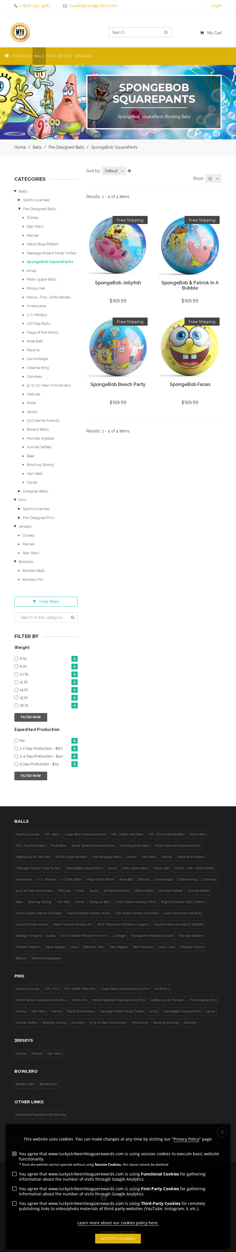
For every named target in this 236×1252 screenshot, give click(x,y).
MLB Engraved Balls (135, 846)
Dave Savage (55, 947)
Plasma (33, 350)
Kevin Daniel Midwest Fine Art (83, 936)
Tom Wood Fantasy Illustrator (137, 913)
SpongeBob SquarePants (50, 262)
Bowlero (26, 561)
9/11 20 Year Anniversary (108, 1023)
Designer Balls (35, 491)
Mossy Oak (36, 288)
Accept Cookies (118, 1238)
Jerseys (25, 526)
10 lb (48, 674)
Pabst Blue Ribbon (42, 244)
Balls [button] (39, 56)
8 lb (48, 667)
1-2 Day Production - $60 (48, 749)
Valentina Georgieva (46, 958)
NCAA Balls (198, 834)
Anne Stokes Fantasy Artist (135, 902)
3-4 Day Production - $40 (48, 756)
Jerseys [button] (65, 56)
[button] (7, 56)
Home (20, 147)
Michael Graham (191, 936)
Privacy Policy (186, 1139)
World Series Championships (92, 846)
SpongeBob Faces (190, 384)
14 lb (48, 690)
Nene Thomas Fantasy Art (72, 924)
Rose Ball (35, 341)
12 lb (48, 682)
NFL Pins (52, 989)
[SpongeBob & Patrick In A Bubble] (190, 245)
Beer (31, 456)
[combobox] (114, 171)
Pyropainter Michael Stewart (153, 936)
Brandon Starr (94, 947)
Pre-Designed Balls (66, 147)
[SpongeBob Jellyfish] (118, 245)
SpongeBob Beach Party (118, 384)
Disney (33, 217)
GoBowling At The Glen (33, 857)
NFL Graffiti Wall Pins (80, 989)
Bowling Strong (40, 464)
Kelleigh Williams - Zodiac (36, 936)
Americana (36, 306)
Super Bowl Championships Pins (125, 989)
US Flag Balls (38, 323)
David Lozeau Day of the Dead (38, 913)
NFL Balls (52, 834)
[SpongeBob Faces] (190, 347)
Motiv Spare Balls (41, 279)
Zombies (34, 376)
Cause (32, 482)
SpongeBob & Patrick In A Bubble (190, 285)
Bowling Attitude (165, 1023)
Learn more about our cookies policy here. (118, 1222)
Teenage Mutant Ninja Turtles (51, 253)
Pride (31, 403)
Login (216, 5)
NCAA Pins (79, 1000)
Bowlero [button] (83, 56)
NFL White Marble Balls (166, 834)
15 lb (48, 698)
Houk (74, 947)
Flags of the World (42, 332)
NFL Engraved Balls (31, 846)
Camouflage (37, 359)
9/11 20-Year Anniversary (49, 385)
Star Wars (35, 226)
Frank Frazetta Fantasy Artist (88, 913)
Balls (37, 147)
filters (49, 601)
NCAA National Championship (177, 846)
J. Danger (119, 936)
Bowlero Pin (32, 579)
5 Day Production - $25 (48, 764)
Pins (22, 500)
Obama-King (38, 367)
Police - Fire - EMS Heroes (49, 297)
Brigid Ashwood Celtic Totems (183, 902)
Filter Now (31, 717)
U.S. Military (37, 315)
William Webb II (28, 947)
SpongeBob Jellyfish (118, 283)
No (48, 741)
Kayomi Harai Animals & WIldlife (179, 924)
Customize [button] (21, 56)
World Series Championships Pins (41, 1000)
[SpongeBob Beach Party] (118, 347)
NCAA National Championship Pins (119, 1000)
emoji (31, 270)
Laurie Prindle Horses (32, 924)
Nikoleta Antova (191, 947)
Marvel (33, 235)
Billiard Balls (38, 429)
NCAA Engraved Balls (71, 857)
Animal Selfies (39, 447)
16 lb (48, 706)
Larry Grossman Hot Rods (182, 913)
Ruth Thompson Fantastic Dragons (123, 924)
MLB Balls (58, 846)
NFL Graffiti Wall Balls (127, 834)
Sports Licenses (36, 200)
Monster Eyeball (40, 438)
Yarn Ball (35, 473)
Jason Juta (166, 947)
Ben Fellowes (143, 947)
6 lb (48, 659)
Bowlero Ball (33, 570)
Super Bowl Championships (85, 834)
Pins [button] (51, 56)
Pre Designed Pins (38, 518)
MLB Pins (162, 989)
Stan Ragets (119, 947)
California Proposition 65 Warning (41, 1115)
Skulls (32, 412)
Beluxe (21, 958)
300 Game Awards (43, 420)
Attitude (33, 394)
